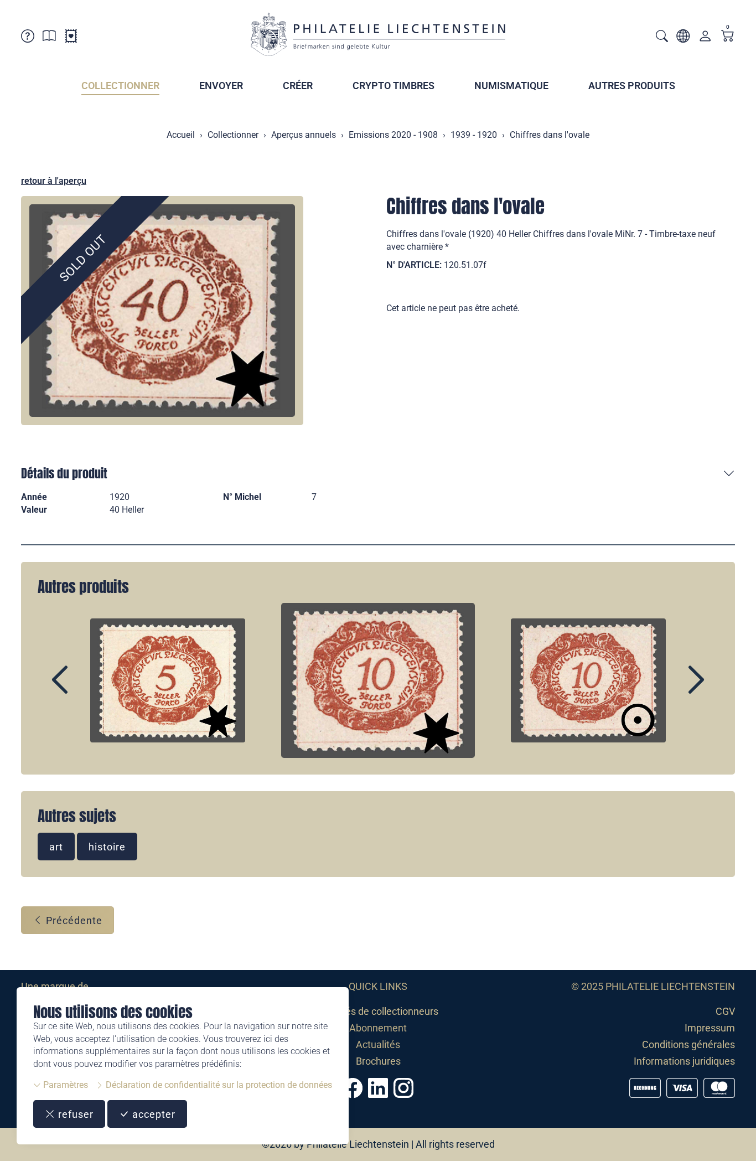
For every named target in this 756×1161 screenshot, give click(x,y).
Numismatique (511, 85)
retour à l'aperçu (53, 181)
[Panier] (727, 37)
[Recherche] (662, 37)
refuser (74, 1114)
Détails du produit (64, 473)
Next (671, 689)
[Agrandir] (162, 310)
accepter (152, 1114)
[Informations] (49, 38)
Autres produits (631, 85)
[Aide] (27, 38)
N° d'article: (414, 265)
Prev (85, 689)
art (56, 847)
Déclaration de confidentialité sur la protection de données (217, 1085)
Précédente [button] (72, 920)
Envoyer (221, 85)
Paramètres (64, 1085)
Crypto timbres (393, 85)
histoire (107, 847)
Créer (298, 85)
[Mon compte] (705, 38)
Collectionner (120, 85)
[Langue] (683, 38)
